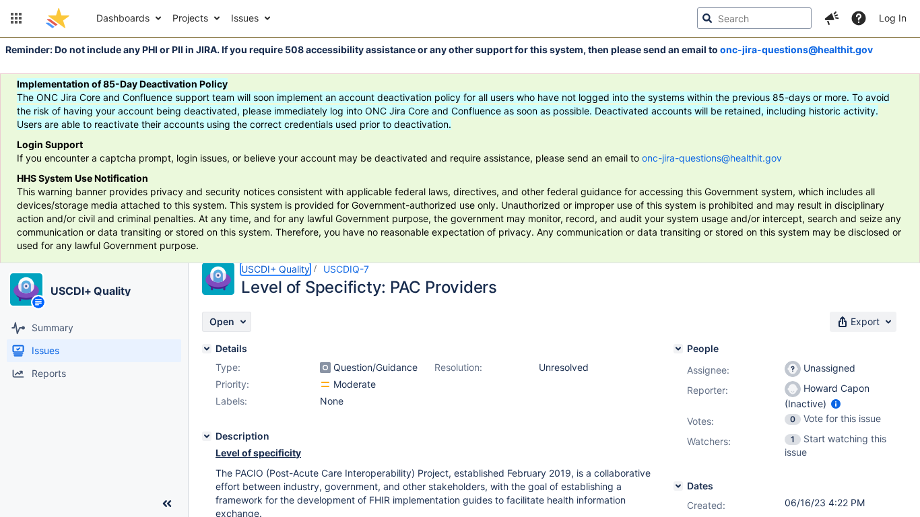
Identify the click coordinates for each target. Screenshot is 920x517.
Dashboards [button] (123, 18)
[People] (678, 348)
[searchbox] (754, 18)
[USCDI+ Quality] (26, 289)
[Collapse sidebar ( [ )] (167, 503)
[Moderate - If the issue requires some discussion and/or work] (325, 384)
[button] (16, 18)
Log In (893, 18)
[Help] (858, 18)
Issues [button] (245, 18)
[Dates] (678, 486)
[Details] (206, 348)
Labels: (231, 401)
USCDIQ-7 (346, 269)
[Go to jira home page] (57, 18)
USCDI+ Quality (91, 290)
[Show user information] (835, 403)
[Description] (206, 436)
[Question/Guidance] (325, 367)
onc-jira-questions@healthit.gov (796, 49)
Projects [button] (190, 18)
